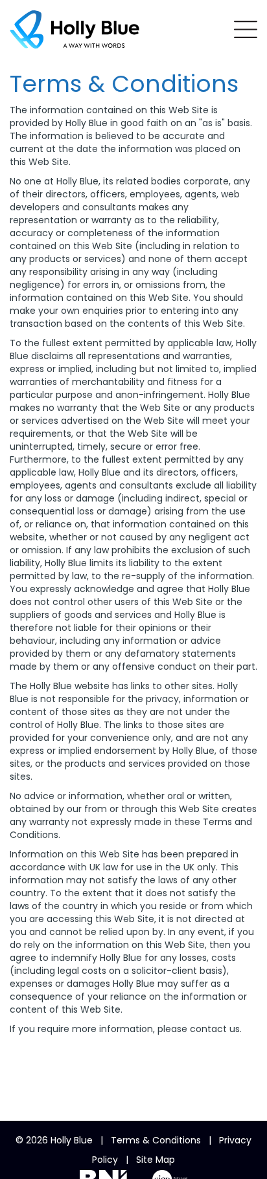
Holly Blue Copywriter (74, 29)
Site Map (155, 1159)
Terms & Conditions (156, 1140)
